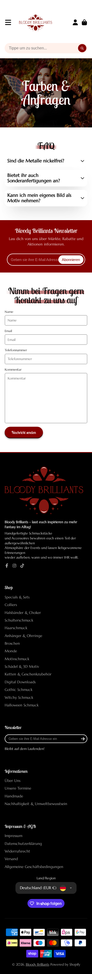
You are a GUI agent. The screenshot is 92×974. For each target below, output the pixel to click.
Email (8, 331)
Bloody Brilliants (37, 964)
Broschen (12, 643)
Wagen (84, 22)
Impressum (13, 835)
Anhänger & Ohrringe (23, 635)
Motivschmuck (17, 658)
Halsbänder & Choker (23, 612)
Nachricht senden (24, 432)
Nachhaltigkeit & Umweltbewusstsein (36, 803)
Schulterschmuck (19, 620)
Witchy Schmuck (19, 697)
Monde (11, 651)
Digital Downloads (20, 682)
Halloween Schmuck (22, 705)
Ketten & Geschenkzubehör (28, 674)
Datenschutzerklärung (23, 843)
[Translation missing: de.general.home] (35, 22)
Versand (11, 858)
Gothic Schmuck (18, 689)
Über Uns (12, 780)
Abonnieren (71, 260)
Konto (75, 22)
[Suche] (82, 48)
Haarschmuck (16, 627)
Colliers (11, 604)
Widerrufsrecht (17, 851)
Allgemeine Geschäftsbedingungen (34, 866)
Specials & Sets (17, 597)
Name (9, 312)
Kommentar (13, 370)
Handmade (14, 796)
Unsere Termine (18, 788)
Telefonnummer (16, 350)
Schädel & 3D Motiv (22, 666)
